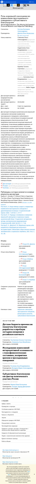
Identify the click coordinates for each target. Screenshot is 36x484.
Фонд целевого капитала (8, 423)
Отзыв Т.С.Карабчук (29, 280)
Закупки (4, 417)
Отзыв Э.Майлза (28, 259)
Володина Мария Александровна (22, 368)
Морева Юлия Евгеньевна (18, 384)
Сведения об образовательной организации (14, 433)
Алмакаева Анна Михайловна (21, 342)
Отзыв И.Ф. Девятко (29, 244)
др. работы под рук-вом (23, 35)
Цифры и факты (6, 403)
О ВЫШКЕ (5, 401)
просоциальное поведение (26, 311)
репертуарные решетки (25, 314)
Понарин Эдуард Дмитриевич (21, 386)
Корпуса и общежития (8, 414)
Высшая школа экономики (10, 2)
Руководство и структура (8, 406)
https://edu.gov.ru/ (7, 456)
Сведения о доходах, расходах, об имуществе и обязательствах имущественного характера (15, 429)
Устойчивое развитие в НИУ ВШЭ (11, 409)
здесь (28, 471)
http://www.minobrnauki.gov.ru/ (11, 450)
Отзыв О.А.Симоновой (24, 253)
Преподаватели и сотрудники (10, 412)
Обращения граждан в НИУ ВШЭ (11, 420)
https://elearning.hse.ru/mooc (10, 462)
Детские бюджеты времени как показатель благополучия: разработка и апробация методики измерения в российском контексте (18, 329)
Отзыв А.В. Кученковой (24, 274)
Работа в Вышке (6, 441)
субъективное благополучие (26, 316)
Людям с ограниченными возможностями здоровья (16, 436)
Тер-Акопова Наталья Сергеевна (20, 340)
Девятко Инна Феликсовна (26, 33)
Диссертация (7, 184)
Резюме (5, 186)
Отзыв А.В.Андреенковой (24, 267)
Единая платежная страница (9, 438)
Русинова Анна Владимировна (20, 366)
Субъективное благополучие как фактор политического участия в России (16, 376)
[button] (13, 397)
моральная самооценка (25, 309)
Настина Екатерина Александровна (24, 30)
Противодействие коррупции (9, 426)
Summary (6, 188)
